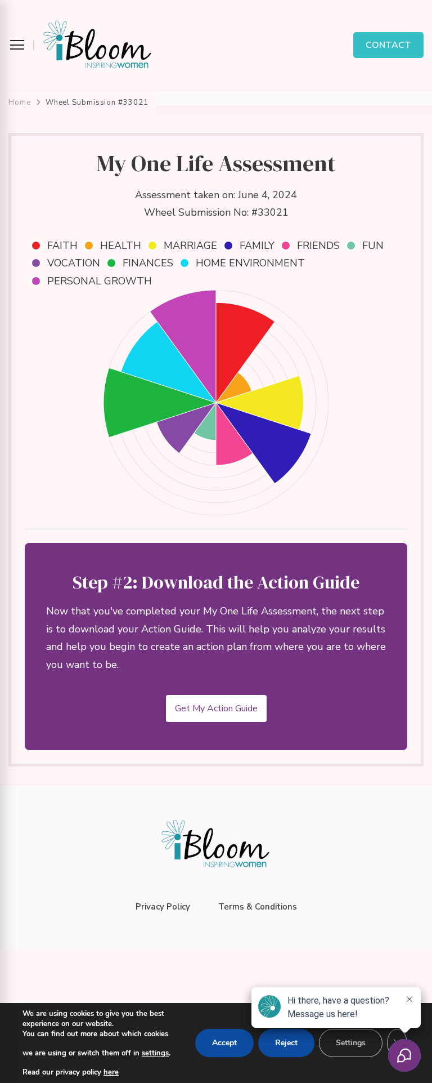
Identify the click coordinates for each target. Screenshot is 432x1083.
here (111, 1072)
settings (155, 1053)
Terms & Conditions (257, 906)
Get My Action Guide (216, 708)
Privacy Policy (163, 906)
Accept (224, 1042)
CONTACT (388, 45)
